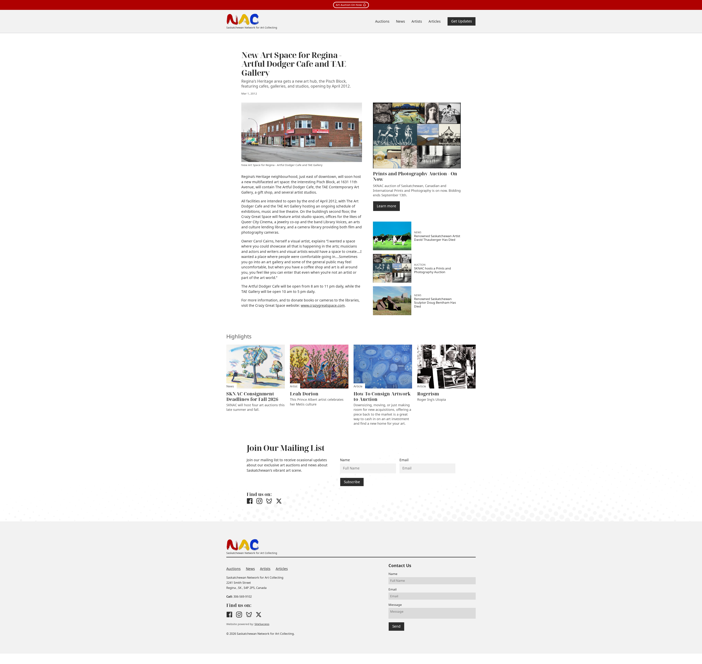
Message (395, 605)
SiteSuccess (261, 624)
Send (396, 626)
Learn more (386, 206)
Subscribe (352, 482)
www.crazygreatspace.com (323, 305)
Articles (282, 568)
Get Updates (461, 21)
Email (404, 460)
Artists (265, 568)
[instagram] (259, 501)
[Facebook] (250, 501)
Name (345, 460)
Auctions (233, 568)
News (250, 568)
